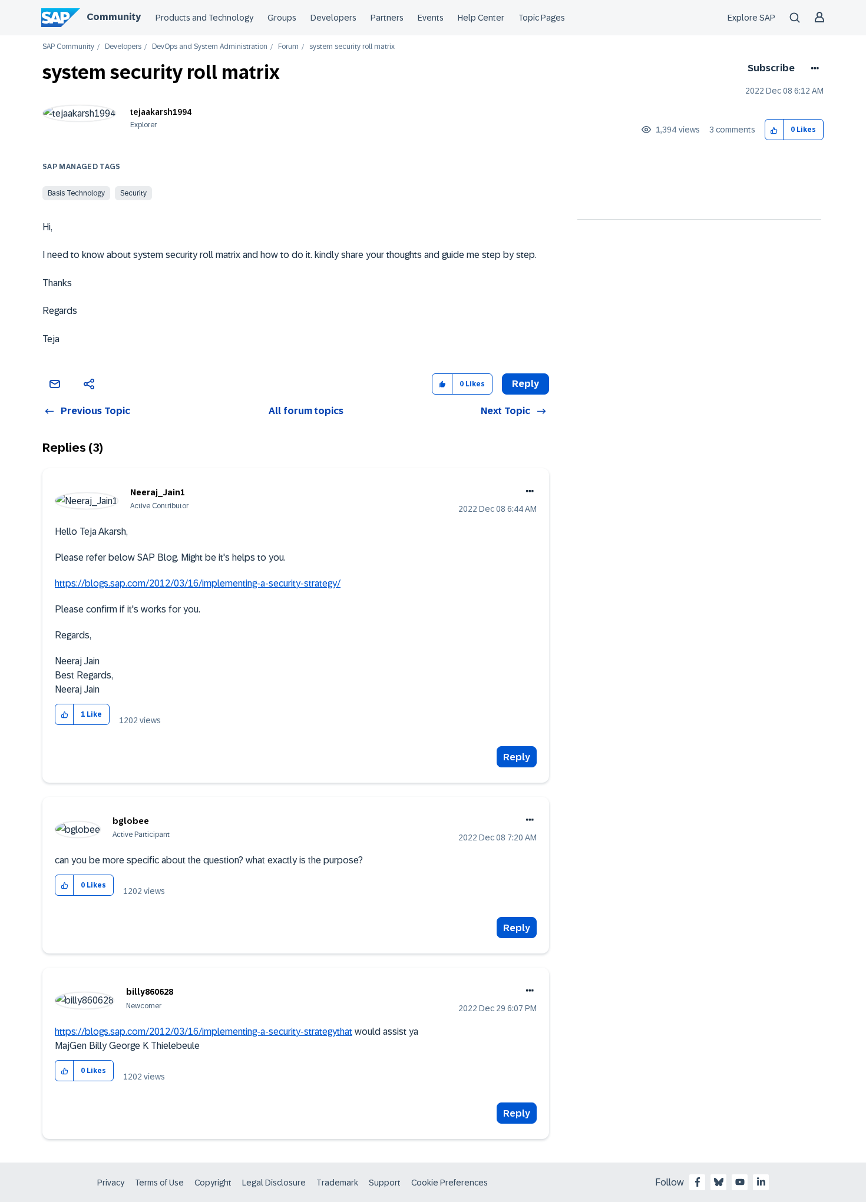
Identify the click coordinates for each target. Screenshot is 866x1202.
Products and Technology (204, 17)
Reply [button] (525, 384)
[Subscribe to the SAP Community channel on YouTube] (740, 1182)
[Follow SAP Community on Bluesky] (718, 1182)
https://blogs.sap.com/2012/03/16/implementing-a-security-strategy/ (198, 583)
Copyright (213, 1182)
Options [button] (812, 68)
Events (431, 17)
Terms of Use (159, 1182)
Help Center (481, 17)
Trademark (337, 1182)
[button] (774, 130)
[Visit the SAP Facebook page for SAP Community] (697, 1182)
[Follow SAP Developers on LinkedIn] (761, 1182)
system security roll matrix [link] (352, 47)
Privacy (110, 1182)
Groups (281, 17)
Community (114, 17)
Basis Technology (76, 193)
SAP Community (68, 47)
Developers (333, 17)
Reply (516, 757)
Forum (288, 47)
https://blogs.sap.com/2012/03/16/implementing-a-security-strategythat (203, 1031)
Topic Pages (541, 17)
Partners (387, 17)
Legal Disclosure (274, 1182)
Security (133, 193)
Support (385, 1182)
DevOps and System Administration (209, 47)
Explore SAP (751, 17)
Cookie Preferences (449, 1182)
